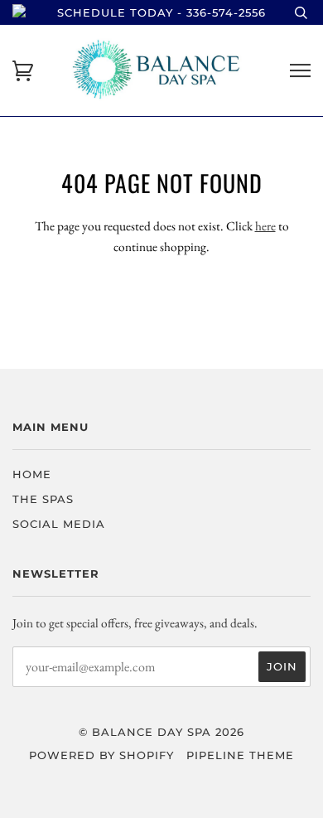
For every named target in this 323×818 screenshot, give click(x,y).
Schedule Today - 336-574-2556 (161, 12)
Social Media (58, 523)
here (265, 226)
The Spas (43, 499)
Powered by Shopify (101, 755)
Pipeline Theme (240, 755)
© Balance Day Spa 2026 (161, 731)
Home (31, 474)
